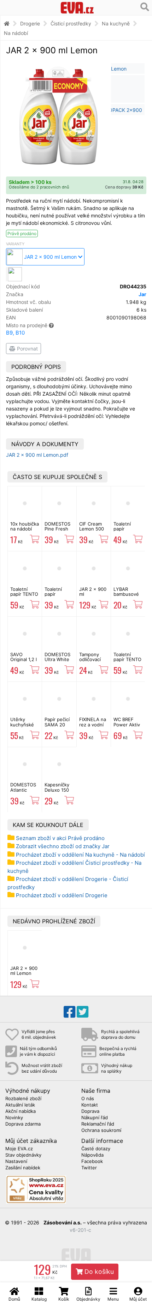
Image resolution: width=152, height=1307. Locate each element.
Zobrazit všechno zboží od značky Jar (63, 846)
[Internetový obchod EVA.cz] (77, 7)
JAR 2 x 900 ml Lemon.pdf (37, 455)
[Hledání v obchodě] (145, 7)
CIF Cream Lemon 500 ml (91, 529)
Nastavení (16, 1161)
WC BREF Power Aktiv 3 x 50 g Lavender (126, 727)
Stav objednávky (23, 1155)
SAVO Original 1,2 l (23, 657)
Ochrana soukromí (101, 1130)
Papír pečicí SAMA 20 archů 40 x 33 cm (57, 727)
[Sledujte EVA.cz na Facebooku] (69, 1012)
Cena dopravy (124, 187)
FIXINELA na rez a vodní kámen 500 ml (92, 727)
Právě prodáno (21, 233)
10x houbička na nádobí (24, 526)
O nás (87, 1098)
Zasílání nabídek (22, 1167)
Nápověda (92, 1155)
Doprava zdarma (23, 1124)
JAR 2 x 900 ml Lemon (23, 970)
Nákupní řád (94, 1117)
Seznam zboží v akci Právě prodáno (60, 838)
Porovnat (27, 349)
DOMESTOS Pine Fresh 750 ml (57, 529)
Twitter (89, 1167)
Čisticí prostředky (71, 23)
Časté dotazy (95, 1148)
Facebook (92, 1161)
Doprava (90, 1111)
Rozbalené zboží (23, 1098)
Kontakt (89, 1105)
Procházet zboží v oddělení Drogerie (61, 895)
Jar (142, 294)
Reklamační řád (97, 1124)
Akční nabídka (20, 1111)
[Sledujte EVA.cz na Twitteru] (82, 1012)
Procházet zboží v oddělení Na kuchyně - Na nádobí (80, 854)
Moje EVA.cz (19, 1148)
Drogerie (30, 23)
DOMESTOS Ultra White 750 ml (57, 659)
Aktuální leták (20, 1105)
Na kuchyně (116, 23)
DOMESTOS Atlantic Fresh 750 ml (24, 790)
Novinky (14, 1117)
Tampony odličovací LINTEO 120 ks (92, 662)
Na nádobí (16, 33)
